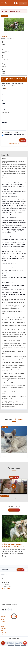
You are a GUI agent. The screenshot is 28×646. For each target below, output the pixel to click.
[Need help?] (3, 643)
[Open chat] (25, 643)
